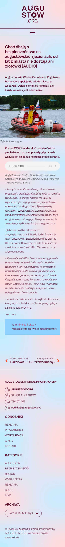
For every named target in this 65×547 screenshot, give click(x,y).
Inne (8, 495)
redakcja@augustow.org (26, 407)
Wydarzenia (13, 479)
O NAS (9, 440)
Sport (9, 490)
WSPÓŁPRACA (14, 435)
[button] (32, 32)
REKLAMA (11, 424)
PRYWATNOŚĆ (14, 430)
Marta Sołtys (26, 324)
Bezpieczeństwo (17, 468)
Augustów (12, 463)
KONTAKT (10, 446)
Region (10, 474)
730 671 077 (18, 401)
